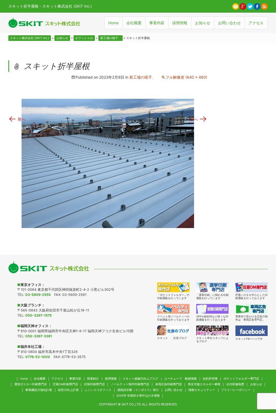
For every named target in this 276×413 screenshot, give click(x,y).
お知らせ (202, 22)
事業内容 (156, 22)
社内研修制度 (235, 384)
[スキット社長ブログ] (173, 330)
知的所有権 (210, 378)
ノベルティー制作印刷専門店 (130, 384)
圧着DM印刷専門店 (65, 384)
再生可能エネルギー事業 (204, 384)
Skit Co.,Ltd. (131, 404)
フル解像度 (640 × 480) (186, 77)
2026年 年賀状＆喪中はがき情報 (138, 395)
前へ (16, 119)
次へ (198, 119)
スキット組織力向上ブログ (140, 378)
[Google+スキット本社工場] (243, 6)
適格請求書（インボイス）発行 (138, 390)
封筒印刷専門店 (94, 384)
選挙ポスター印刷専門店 (30, 384)
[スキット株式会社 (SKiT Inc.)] (44, 23)
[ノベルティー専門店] (173, 309)
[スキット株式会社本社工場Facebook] (257, 6)
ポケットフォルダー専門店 (241, 378)
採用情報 (179, 22)
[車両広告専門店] (251, 309)
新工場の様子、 (142, 77)
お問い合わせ (229, 22)
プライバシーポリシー (236, 390)
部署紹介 (93, 378)
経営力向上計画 (68, 390)
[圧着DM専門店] (251, 287)
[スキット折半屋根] (108, 163)
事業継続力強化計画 (38, 390)
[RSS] (264, 6)
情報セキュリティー (201, 390)
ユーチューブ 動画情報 (180, 378)
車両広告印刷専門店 (168, 384)
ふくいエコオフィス (98, 390)
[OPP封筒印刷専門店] (212, 309)
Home (113, 22)
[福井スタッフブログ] (212, 330)
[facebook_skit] (251, 331)
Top (261, 382)
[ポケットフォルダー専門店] (173, 287)
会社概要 (134, 22)
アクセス (256, 22)
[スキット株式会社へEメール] (235, 6)
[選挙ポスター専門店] (212, 287)
